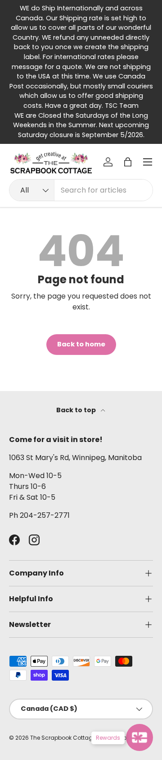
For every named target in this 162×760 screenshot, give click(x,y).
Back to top (76, 410)
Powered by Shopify (125, 738)
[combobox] (81, 190)
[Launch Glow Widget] (139, 737)
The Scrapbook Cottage (63, 738)
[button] (128, 162)
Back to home (81, 344)
